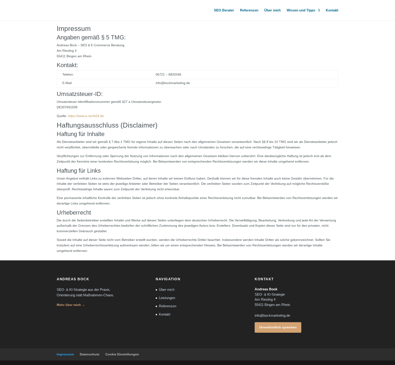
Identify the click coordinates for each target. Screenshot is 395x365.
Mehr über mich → (71, 305)
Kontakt (332, 10)
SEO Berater (224, 10)
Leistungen (167, 298)
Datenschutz (89, 354)
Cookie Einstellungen (122, 354)
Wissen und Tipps (301, 10)
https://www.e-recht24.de (86, 116)
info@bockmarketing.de (272, 315)
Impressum (65, 354)
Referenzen (249, 10)
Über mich (272, 10)
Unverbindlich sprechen (278, 327)
